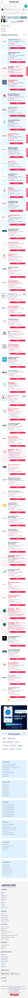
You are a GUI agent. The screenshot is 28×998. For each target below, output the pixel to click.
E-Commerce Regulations (6, 932)
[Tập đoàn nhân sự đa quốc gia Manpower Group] (4, 244)
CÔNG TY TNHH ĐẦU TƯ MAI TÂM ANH (15, 492)
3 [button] (13, 700)
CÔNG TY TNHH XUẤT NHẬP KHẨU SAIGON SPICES (16, 665)
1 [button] (8, 700)
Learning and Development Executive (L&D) (14, 637)
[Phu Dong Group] (4, 109)
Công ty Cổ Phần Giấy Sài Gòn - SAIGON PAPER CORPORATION (14, 150)
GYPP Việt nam (11, 204)
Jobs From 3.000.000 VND (8, 804)
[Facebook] (1, 980)
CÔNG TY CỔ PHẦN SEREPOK (14, 652)
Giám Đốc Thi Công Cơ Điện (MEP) (11, 609)
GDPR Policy (3, 930)
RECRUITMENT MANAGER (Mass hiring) (14, 121)
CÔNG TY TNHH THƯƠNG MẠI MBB (14, 677)
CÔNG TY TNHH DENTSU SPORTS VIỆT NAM (14, 190)
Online (4, 738)
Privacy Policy (4, 928)
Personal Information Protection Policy (9, 935)
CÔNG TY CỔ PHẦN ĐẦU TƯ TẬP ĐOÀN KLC (15, 176)
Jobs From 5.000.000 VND (8, 806)
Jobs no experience (7, 866)
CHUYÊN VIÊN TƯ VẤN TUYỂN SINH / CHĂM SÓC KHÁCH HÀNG (13, 202)
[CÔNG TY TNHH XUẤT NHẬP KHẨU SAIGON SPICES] (4, 664)
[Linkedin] (3, 980)
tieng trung (5, 745)
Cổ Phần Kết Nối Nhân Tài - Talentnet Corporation (15, 283)
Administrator (4, 966)
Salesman (5, 749)
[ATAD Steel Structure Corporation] (4, 269)
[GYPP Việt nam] (4, 203)
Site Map (3, 904)
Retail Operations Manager (14, 491)
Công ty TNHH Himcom (12, 122)
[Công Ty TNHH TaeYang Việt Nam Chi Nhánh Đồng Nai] (4, 68)
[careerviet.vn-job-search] (5, 973)
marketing (20, 745)
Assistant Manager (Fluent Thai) (14, 216)
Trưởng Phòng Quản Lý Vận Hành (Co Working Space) (14, 650)
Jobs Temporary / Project (8, 846)
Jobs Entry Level (6, 826)
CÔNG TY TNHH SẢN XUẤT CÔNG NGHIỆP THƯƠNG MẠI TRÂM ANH (16, 558)
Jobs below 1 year (6, 867)
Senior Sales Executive (13, 242)
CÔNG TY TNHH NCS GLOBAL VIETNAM (15, 518)
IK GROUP (10, 585)
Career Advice (4, 899)
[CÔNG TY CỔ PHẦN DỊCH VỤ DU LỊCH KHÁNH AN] (4, 256)
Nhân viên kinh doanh (8, 742)
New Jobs (3, 892)
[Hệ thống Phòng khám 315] (4, 359)
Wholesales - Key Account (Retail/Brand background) (14, 478)
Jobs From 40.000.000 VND (8, 816)
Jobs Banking (5, 776)
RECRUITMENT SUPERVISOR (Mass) (12, 383)
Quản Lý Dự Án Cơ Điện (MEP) (11, 623)
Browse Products (4, 919)
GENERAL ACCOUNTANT (11, 188)
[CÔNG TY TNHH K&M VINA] (4, 321)
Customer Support (5, 939)
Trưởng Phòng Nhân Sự (13, 370)
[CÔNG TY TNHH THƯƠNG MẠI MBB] (4, 677)
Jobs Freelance (6, 847)
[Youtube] (5, 980)
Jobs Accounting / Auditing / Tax (9, 764)
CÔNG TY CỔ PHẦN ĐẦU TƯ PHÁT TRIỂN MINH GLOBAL (16, 334)
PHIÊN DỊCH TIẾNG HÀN (13, 319)
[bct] (14, 994)
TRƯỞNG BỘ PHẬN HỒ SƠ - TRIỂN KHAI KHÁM (14, 358)
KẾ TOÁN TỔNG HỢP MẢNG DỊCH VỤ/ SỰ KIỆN (14, 596)
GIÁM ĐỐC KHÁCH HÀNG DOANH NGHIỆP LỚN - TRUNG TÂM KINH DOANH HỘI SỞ (14, 229)
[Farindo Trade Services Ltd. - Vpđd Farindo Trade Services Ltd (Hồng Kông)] (4, 308)
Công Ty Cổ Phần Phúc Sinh (13, 398)
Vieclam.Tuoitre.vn (5, 945)
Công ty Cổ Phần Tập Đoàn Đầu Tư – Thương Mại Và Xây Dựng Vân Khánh (15, 611)
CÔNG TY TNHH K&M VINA (13, 320)
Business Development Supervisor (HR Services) (14, 281)
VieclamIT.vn (3, 946)
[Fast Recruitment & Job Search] (14, 1)
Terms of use (3, 933)
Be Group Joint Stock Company (14, 505)
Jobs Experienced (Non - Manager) (10, 827)
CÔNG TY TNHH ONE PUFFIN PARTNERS (16, 82)
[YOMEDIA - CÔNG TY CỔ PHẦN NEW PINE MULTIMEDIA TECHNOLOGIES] (4, 54)
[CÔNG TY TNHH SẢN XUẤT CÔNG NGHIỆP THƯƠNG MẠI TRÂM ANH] (4, 557)
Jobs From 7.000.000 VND (8, 807)
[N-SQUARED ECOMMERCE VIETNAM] (4, 217)
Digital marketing (4, 958)
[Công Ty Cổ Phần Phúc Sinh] (4, 397)
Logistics (17, 742)
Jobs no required (6, 864)
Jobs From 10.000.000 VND (8, 809)
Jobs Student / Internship (8, 824)
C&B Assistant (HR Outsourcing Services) (13, 530)
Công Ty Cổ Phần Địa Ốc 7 (13, 467)
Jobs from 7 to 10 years (7, 872)
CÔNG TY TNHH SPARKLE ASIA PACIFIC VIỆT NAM (16, 545)
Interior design (4, 956)
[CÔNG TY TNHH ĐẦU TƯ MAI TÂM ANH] (4, 493)
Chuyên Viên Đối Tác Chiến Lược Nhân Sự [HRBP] (14, 424)
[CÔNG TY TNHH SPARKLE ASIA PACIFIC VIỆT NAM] (4, 544)
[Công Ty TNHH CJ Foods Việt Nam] (4, 295)
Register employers (5, 920)
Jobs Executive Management (9, 834)
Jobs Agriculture (6, 769)
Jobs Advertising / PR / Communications (11, 767)
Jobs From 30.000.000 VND (8, 814)
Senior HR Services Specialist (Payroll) (12, 503)
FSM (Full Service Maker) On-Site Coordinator (13, 306)
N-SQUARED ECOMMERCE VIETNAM (15, 217)
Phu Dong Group (11, 109)
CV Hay (2, 893)
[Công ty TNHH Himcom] (4, 122)
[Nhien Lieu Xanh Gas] (4, 163)
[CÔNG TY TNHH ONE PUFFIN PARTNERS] (4, 82)
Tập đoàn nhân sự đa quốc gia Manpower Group (16, 243)
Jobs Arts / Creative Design (8, 772)
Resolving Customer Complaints (7, 937)
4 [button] (16, 700)
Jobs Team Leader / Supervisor (9, 829)
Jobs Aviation (5, 774)
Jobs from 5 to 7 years (7, 871)
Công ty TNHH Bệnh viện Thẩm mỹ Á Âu (16, 690)
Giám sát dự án (11, 161)
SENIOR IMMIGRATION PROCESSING (13, 81)
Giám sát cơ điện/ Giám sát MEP (14, 332)
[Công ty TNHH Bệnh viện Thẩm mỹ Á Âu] (4, 689)
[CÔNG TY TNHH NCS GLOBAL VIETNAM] (4, 518)
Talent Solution (4, 917)
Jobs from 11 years (6, 874)
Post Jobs (3, 913)
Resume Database (5, 915)
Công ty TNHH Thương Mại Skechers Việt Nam (16, 480)
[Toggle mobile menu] (2, 2)
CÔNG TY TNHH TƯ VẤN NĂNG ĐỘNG (15, 572)
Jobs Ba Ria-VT (6, 789)
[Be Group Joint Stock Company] (4, 504)
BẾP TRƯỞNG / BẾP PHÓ (11, 450)
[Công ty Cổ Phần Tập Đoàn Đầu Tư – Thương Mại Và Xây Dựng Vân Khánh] (4, 610)
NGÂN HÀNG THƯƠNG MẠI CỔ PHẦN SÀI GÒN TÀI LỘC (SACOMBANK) (16, 231)
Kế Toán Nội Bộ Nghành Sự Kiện (14, 583)
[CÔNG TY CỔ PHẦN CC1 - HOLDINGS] (4, 425)
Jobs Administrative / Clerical (9, 766)
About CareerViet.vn (5, 926)
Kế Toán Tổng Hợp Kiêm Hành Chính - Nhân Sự (13, 663)
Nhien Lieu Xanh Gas (12, 162)
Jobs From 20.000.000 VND (8, 812)
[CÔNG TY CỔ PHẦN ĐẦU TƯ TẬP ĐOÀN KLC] (4, 175)
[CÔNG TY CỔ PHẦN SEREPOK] (4, 651)
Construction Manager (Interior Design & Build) (13, 345)
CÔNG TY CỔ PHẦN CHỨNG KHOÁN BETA (16, 372)
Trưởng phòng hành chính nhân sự (12, 174)
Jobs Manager (6, 831)
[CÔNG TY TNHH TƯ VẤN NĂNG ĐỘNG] (4, 571)
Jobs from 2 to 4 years (7, 869)
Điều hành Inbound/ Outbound (12, 254)
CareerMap (3, 897)
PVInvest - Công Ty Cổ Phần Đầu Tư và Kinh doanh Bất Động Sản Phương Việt (16, 96)
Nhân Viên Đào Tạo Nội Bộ (13, 268)
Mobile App (3, 902)
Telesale (3, 963)
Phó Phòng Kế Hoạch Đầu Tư (14, 465)
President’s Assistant (14, 39)
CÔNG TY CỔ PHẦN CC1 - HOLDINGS (15, 426)
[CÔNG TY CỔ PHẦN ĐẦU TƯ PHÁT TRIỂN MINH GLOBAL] (4, 333)
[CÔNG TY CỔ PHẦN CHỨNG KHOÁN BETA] (4, 372)
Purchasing (12, 749)
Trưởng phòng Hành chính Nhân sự (14, 53)
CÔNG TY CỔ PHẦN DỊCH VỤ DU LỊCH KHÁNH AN (15, 256)
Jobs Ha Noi (5, 784)
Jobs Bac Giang (6, 792)
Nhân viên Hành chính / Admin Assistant (13, 543)
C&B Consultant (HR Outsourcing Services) (13, 437)
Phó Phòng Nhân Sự (12, 107)
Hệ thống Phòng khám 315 (13, 360)
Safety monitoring (5, 961)
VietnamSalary (4, 895)
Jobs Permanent (6, 844)
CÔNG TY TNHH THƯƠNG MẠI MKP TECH (16, 41)
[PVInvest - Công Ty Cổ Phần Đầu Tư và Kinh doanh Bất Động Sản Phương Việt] (4, 95)
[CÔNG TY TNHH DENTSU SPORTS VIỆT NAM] (4, 189)
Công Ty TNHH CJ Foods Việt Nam (15, 295)
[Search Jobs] (26, 6)
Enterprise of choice (9, 9)
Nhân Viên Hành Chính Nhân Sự (11, 556)
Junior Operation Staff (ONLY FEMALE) (13, 516)
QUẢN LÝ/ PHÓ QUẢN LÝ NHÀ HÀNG (13, 409)
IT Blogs (2, 900)
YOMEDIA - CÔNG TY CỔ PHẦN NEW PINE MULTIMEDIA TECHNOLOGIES (16, 55)
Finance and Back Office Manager (11, 67)
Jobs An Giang (6, 787)
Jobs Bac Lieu (6, 794)
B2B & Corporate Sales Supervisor (13, 134)
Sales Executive (11, 738)
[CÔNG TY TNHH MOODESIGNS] (4, 346)
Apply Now (16, 75)
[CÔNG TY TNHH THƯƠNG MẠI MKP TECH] (4, 41)
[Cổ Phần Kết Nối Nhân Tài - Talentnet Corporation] (4, 282)
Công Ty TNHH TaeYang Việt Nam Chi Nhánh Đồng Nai (15, 69)
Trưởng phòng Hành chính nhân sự (14, 688)
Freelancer (3, 954)
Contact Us (3, 948)
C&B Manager (12, 294)
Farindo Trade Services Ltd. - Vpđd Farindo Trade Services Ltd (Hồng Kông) (16, 308)
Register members (5, 907)
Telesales (18, 749)
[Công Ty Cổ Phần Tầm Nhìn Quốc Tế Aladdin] (4, 410)
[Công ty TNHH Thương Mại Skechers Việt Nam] (4, 479)
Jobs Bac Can (5, 791)
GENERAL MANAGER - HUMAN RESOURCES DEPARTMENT (13, 148)
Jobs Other (5, 849)
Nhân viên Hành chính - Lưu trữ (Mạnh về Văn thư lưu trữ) (14, 94)
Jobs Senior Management (8, 832)
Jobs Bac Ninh (6, 796)
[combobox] (12, 6)
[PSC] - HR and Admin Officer (13, 396)
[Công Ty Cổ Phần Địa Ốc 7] (4, 466)
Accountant (13, 745)
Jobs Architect (6, 771)
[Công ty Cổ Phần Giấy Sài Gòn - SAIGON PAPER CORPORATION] (4, 149)
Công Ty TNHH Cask (12, 639)
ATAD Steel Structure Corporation (15, 270)
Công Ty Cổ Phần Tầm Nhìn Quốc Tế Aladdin (15, 411)
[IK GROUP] (4, 584)
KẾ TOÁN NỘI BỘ (11, 675)
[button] (8, 48)
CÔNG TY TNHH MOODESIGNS (14, 347)
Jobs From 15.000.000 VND (8, 811)
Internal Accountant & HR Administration (14, 570)
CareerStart (3, 906)
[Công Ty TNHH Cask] (4, 638)
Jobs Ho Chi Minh (6, 786)
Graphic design (4, 959)
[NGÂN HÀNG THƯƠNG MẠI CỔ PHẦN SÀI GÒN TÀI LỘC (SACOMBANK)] (4, 230)
